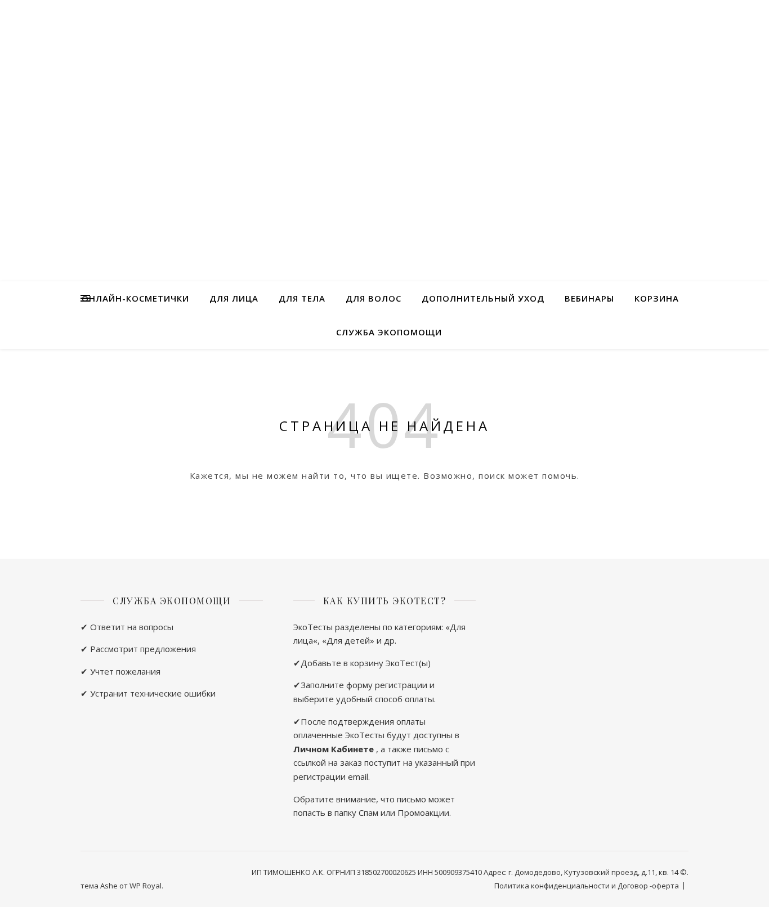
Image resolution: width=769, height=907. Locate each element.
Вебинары (589, 298)
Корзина (656, 298)
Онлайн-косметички (135, 298)
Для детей (348, 640)
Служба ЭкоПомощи (389, 332)
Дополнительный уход (483, 298)
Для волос (373, 298)
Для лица (233, 298)
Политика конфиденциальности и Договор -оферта (586, 886)
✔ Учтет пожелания (120, 671)
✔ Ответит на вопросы (127, 626)
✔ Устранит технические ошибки (148, 693)
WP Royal (145, 886)
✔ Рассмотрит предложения (138, 648)
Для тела (302, 298)
